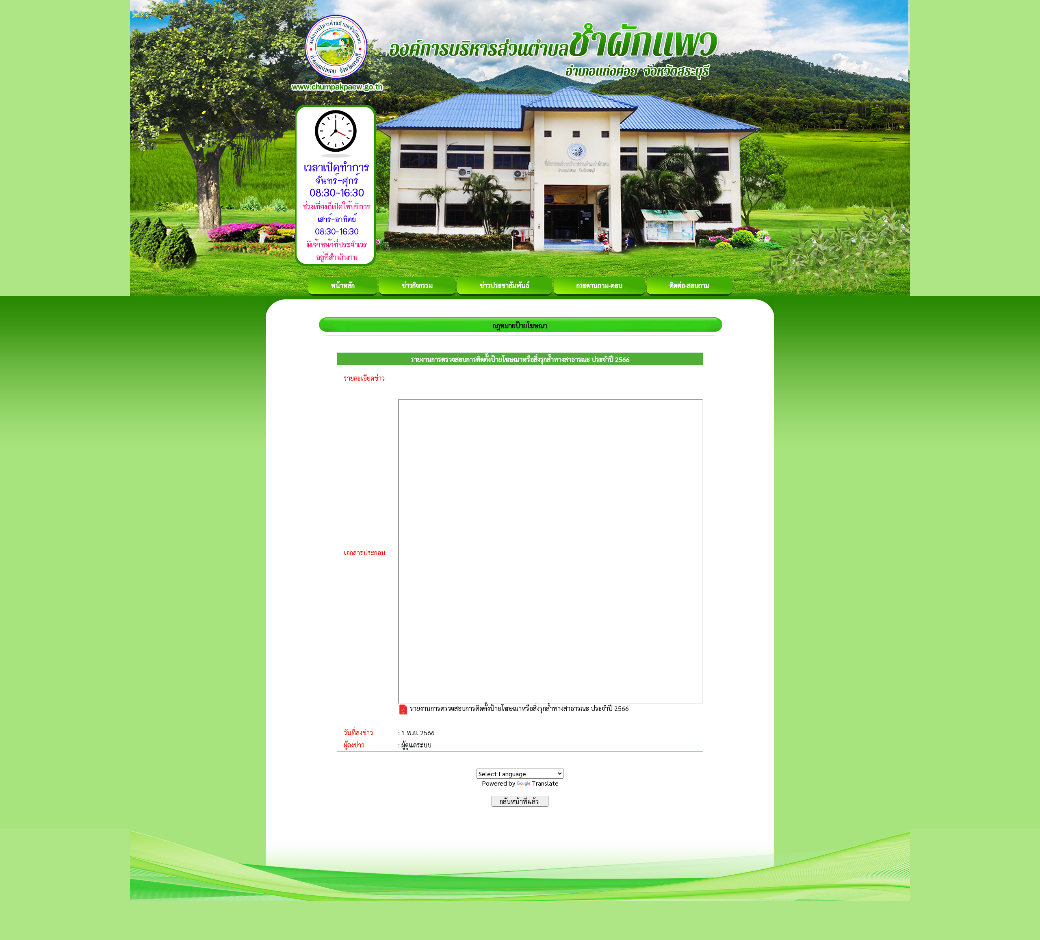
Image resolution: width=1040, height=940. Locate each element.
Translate (545, 783)
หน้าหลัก (343, 285)
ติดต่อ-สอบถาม (689, 285)
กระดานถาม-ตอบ (599, 285)
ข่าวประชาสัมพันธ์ (504, 285)
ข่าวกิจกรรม (417, 285)
